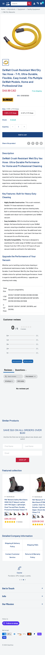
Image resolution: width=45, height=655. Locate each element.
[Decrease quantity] (12, 126)
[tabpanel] (22, 393)
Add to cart (22, 135)
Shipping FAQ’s (32, 545)
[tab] (20, 370)
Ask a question (17, 361)
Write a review (28, 361)
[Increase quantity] (24, 126)
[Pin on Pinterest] (32, 143)
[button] (41, 3)
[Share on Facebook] (28, 143)
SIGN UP (22, 460)
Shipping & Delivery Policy (12, 544)
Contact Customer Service (12, 555)
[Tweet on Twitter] (37, 143)
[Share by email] (41, 143)
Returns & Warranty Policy (32, 555)
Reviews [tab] (8, 370)
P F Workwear (9, 497)
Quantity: (5, 127)
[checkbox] (21, 381)
